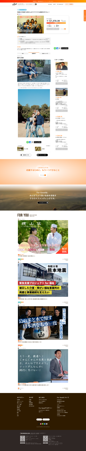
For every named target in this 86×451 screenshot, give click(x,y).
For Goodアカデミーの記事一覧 (44, 410)
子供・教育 (19, 410)
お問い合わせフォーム (60, 406)
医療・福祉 (19, 406)
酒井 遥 (20, 14)
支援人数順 (31, 404)
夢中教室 (49, 438)
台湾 (57, 444)
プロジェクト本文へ (43, 154)
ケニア (52, 444)
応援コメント (45, 53)
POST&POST (27, 436)
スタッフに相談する (42, 401)
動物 (17, 412)
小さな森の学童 (53, 438)
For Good (54, 436)
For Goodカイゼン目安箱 (61, 415)
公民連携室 (49, 439)
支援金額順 (31, 402)
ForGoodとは (59, 399)
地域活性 (18, 409)
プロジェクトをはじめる (43, 399)
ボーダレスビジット (32, 438)
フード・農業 (19, 404)
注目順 (30, 399)
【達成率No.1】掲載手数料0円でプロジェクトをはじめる (42, 1)
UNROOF (26, 439)
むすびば (37, 438)
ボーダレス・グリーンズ (51, 437)
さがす (54, 4)
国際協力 (18, 407)
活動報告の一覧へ (26, 154)
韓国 (55, 444)
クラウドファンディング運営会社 (62, 412)
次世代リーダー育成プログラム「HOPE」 (53, 441)
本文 (23, 53)
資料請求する (41, 402)
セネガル (49, 444)
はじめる (50, 4)
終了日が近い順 (31, 406)
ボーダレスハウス (27, 438)
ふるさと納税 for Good (58, 436)
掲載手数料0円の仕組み (61, 401)
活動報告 (34, 53)
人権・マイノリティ (20, 401)
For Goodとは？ (60, 4)
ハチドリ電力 (35, 436)
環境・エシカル (19, 402)
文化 (17, 414)
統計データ (40, 411)
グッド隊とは (59, 402)
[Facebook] (45, 423)
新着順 (30, 401)
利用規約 (58, 407)
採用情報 (58, 414)
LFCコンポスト (31, 436)
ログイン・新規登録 (69, 4)
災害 (17, 415)
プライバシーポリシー (60, 409)
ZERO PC (26, 437)
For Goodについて (42, 202)
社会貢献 (18, 399)
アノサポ (30, 437)
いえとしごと (30, 439)
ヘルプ (58, 404)
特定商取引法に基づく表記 (61, 410)
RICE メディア (50, 436)
